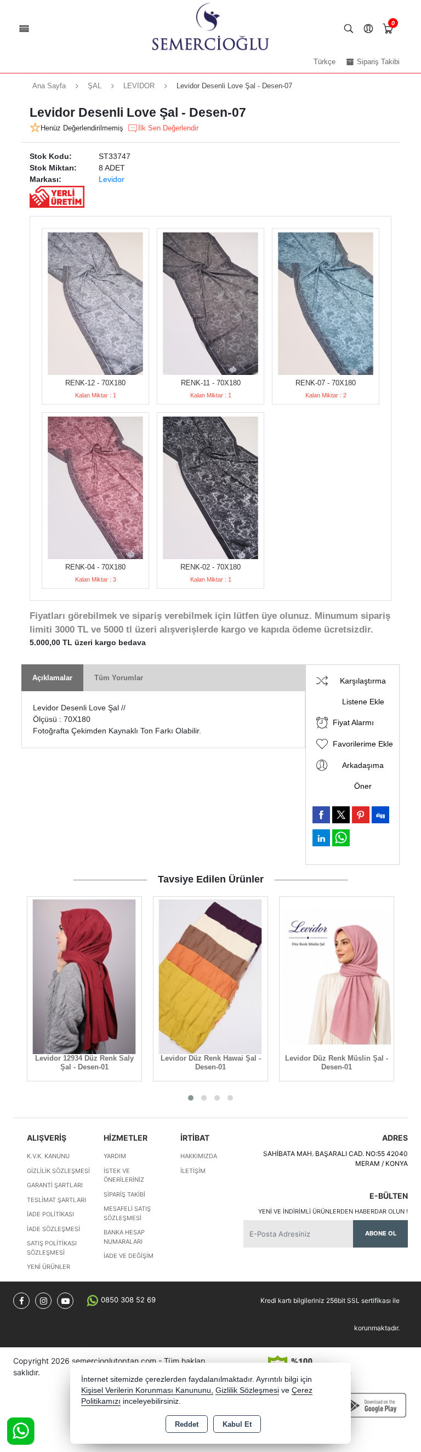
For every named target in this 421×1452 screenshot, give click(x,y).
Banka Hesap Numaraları (124, 1236)
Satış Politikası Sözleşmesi (52, 1247)
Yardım (115, 1156)
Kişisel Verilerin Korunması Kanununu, (147, 1390)
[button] (190, 1097)
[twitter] (341, 814)
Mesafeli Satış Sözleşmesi (127, 1213)
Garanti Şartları (55, 1185)
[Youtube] (65, 1300)
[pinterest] (360, 814)
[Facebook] (21, 1300)
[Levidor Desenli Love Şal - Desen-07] (95, 303)
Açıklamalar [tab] (52, 678)
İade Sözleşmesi (53, 1229)
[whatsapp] (341, 837)
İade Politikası (50, 1214)
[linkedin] (321, 837)
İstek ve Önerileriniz (124, 1175)
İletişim (193, 1171)
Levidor (111, 179)
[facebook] (321, 814)
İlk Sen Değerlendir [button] (168, 128)
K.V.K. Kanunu (48, 1156)
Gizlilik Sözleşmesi (58, 1171)
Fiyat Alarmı (353, 722)
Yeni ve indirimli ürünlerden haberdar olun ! (333, 1211)
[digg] (380, 814)
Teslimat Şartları (56, 1200)
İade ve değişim (128, 1256)
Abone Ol (380, 1233)
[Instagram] (43, 1300)
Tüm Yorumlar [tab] (118, 678)
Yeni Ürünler (48, 1267)
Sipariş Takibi (124, 1194)
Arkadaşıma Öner (363, 775)
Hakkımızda (198, 1156)
